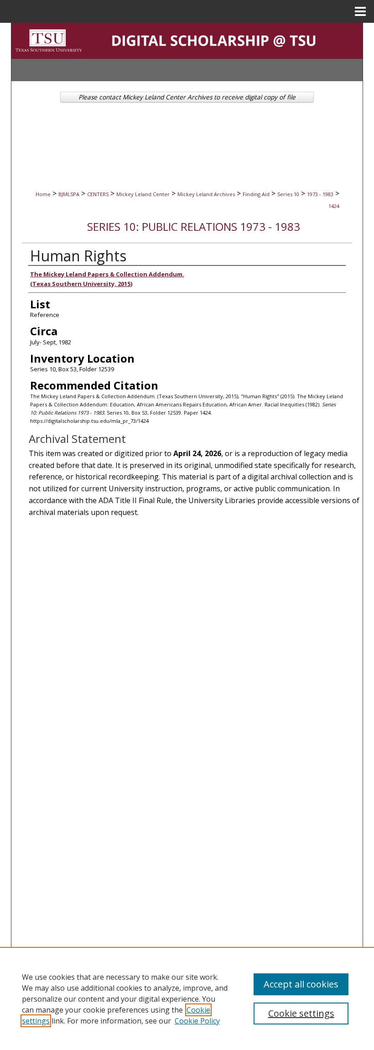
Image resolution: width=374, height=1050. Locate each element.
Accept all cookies (301, 984)
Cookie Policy (197, 1021)
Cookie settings (301, 1013)
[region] (187, 998)
